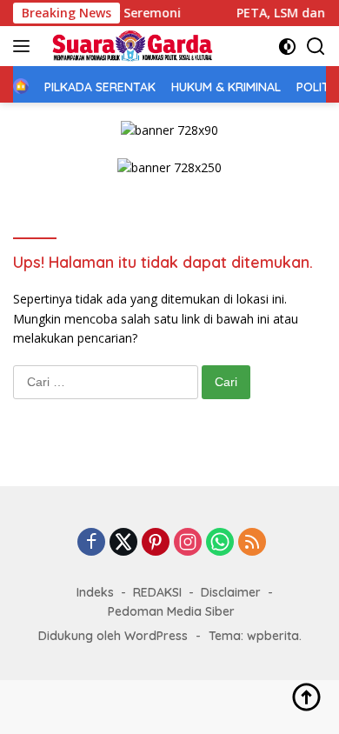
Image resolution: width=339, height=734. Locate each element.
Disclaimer (231, 592)
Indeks (95, 592)
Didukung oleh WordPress (113, 636)
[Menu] (25, 46)
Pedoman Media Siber (171, 611)
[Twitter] (123, 543)
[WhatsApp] (220, 543)
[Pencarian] (316, 46)
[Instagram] (188, 543)
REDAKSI (157, 592)
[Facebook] (91, 543)
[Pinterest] (156, 543)
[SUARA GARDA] (130, 46)
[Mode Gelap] (287, 46)
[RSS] (252, 543)
